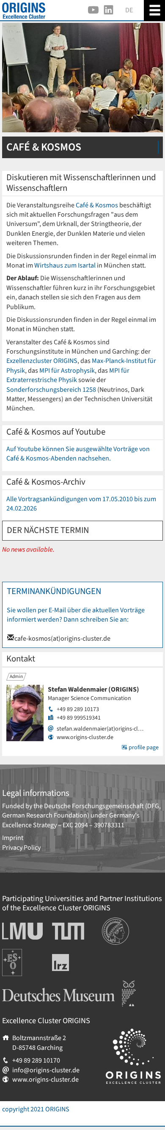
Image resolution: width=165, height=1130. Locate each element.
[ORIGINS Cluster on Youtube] (93, 10)
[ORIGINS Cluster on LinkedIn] (108, 10)
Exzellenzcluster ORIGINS (41, 361)
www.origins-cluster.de (85, 737)
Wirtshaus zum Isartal (65, 265)
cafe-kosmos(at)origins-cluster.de (62, 638)
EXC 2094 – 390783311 (93, 825)
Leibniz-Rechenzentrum (74, 962)
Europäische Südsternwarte (23, 958)
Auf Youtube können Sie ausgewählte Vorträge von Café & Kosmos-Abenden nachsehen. (78, 453)
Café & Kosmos (97, 205)
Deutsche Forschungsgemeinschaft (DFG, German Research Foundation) (81, 810)
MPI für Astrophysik (67, 370)
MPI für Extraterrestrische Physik (67, 375)
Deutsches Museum (30, 985)
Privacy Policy (21, 847)
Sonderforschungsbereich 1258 (51, 389)
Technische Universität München (68, 931)
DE (129, 10)
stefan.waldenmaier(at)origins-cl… (100, 729)
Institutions (118, 922)
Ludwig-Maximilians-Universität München (20, 931)
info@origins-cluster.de (46, 1070)
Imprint (12, 838)
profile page (143, 747)
